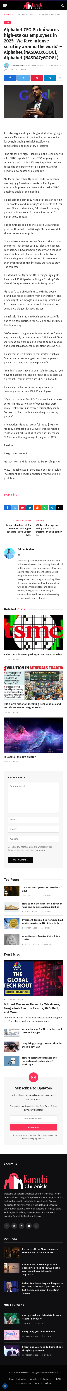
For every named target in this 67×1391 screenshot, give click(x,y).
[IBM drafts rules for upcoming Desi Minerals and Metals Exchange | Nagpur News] (33, 682)
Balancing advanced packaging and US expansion (33, 654)
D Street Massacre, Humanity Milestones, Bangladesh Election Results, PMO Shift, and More (32, 1008)
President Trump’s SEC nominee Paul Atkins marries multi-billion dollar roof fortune (42, 923)
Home (21, 14)
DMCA (58, 1379)
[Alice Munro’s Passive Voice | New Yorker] (11, 939)
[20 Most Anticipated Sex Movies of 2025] (11, 891)
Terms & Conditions (44, 1383)
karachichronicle (50, 1372)
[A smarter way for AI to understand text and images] (11, 1032)
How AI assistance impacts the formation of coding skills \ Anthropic (39, 1061)
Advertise (34, 1379)
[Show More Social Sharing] (60, 78)
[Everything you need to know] (11, 1335)
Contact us (47, 1379)
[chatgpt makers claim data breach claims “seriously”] (11, 1318)
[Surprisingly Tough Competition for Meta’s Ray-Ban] (11, 1047)
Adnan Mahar (19, 65)
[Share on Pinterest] (37, 78)
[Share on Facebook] (10, 78)
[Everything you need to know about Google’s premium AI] (11, 1350)
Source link (10, 494)
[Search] (62, 5)
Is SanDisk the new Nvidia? (20, 756)
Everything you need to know (38, 1331)
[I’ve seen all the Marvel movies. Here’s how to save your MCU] (11, 1252)
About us (22, 1379)
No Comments (55, 65)
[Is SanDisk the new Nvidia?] (33, 735)
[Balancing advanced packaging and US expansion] (33, 632)
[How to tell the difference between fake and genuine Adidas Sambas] (11, 907)
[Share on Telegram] (50, 78)
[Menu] (5, 5)
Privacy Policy (28, 1138)
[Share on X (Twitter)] (23, 78)
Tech (7, 23)
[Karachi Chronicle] (33, 5)
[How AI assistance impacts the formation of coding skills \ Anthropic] (11, 1061)
